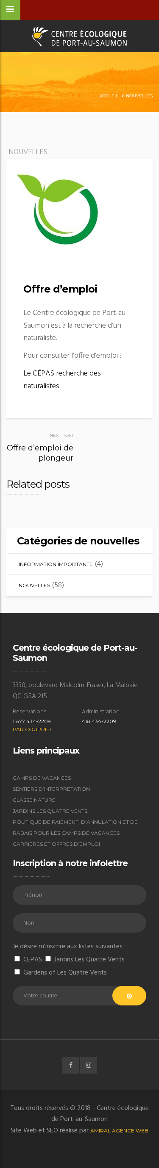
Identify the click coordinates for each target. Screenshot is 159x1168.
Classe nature (34, 800)
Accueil (108, 96)
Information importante (56, 564)
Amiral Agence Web (119, 1130)
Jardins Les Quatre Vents (50, 811)
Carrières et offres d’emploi (56, 844)
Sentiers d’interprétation (51, 789)
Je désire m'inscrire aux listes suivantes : (69, 946)
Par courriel (33, 729)
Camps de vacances (42, 778)
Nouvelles (139, 96)
